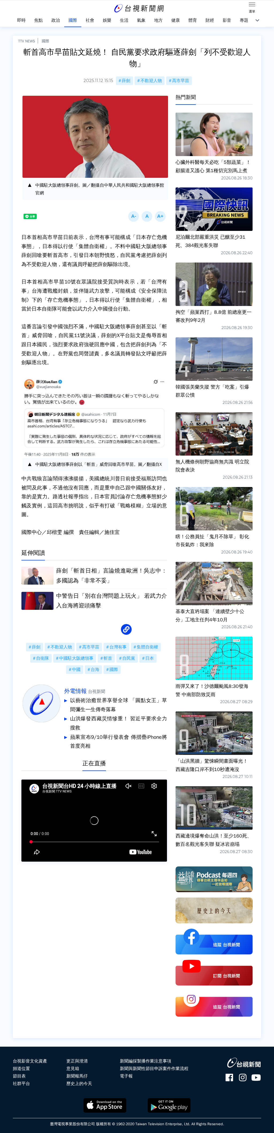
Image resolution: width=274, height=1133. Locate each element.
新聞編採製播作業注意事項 (145, 1061)
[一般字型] (147, 216)
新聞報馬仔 (77, 1076)
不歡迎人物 (151, 80)
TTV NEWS (26, 41)
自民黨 (128, 658)
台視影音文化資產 (30, 1061)
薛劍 (126, 80)
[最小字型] (133, 216)
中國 (76, 669)
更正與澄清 (77, 1061)
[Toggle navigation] (252, 5)
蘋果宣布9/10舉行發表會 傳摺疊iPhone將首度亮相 (118, 742)
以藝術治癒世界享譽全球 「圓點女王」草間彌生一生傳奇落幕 (118, 705)
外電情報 (75, 691)
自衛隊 (42, 658)
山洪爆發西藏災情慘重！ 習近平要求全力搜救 (118, 723)
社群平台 (21, 1083)
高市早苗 (180, 80)
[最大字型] (160, 216)
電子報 (126, 1076)
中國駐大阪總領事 (76, 658)
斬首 (108, 658)
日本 (149, 658)
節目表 (19, 1076)
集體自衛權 (147, 647)
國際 (45, 41)
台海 (95, 669)
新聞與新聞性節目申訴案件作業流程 (154, 1068)
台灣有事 (118, 647)
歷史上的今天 (79, 1083)
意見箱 (72, 1068)
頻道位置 (21, 1068)
